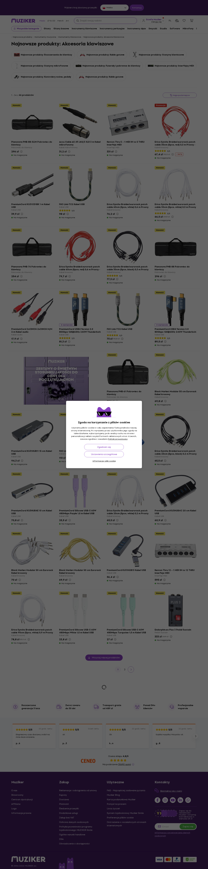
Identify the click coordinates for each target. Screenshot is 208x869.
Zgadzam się (104, 447)
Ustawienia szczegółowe (104, 454)
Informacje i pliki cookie (104, 461)
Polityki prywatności (117, 439)
